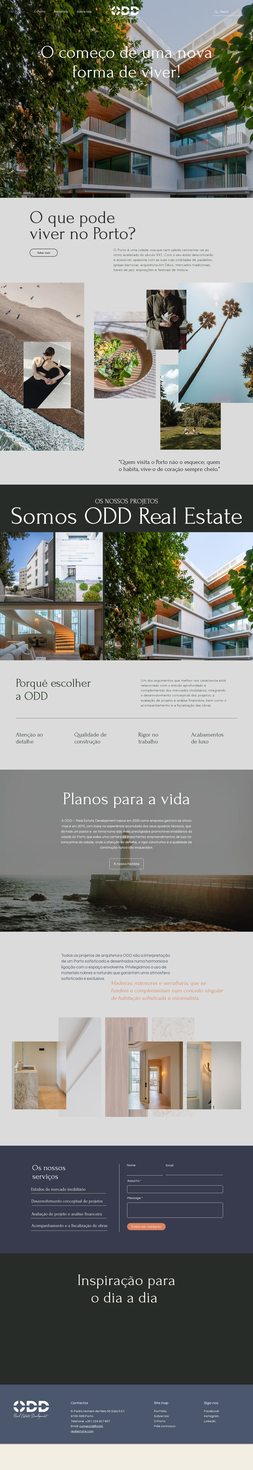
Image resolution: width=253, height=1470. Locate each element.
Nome (131, 1165)
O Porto (159, 1421)
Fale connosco (165, 1426)
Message (134, 1198)
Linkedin (210, 1421)
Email (169, 1165)
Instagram (211, 1416)
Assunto (133, 1180)
